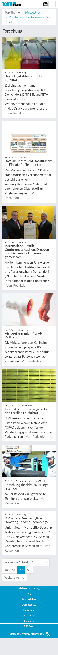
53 (29, 570)
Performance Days (39, 17)
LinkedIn (29, 620)
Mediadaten (29, 599)
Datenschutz (29, 604)
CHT (12, 21)
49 (46, 562)
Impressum (29, 609)
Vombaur (15, 17)
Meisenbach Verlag (29, 588)
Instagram (29, 615)
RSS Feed (29, 626)
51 (13, 570)
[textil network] (11, 4)
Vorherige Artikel (16, 562)
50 (6, 570)
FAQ (29, 593)
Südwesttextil (34, 12)
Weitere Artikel (14, 577)
